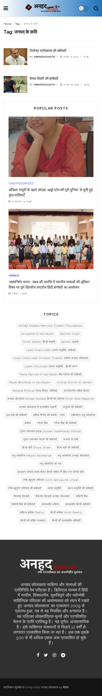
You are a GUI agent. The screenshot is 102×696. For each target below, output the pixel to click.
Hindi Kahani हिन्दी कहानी (39, 341)
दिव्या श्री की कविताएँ (68, 447)
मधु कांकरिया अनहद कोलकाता (73, 455)
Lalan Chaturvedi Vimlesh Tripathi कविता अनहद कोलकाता (50, 358)
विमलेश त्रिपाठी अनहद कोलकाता (53, 496)
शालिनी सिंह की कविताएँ (23, 504)
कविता (28, 423)
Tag (17, 23)
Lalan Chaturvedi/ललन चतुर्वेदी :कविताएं (51, 350)
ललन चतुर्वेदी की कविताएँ (80, 488)
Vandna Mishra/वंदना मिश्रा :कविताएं (35, 390)
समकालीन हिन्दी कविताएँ (77, 504)
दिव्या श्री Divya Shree (36, 447)
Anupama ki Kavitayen (37, 333)
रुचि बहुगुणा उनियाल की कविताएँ (24, 488)
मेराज (65, 687)
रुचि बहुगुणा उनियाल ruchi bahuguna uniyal (50, 479)
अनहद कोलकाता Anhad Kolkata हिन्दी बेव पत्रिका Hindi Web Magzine (50, 398)
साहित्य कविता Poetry (32, 512)
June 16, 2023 (70, 84)
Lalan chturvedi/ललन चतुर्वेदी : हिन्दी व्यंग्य (50, 366)
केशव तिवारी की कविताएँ (44, 78)
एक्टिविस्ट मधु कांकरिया (83, 415)
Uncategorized (21, 183)
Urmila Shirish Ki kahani (74, 382)
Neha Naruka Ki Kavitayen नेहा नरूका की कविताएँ (51, 374)
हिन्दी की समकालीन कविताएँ (66, 520)
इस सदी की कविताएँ (16, 415)
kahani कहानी (69, 341)
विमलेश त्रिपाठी (21, 496)
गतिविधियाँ (14, 275)
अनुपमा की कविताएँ (72, 407)
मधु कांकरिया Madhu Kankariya (31, 455)
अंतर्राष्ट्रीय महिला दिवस (76, 390)
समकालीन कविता (50, 504)
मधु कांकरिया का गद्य (50, 463)
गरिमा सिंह (42, 423)
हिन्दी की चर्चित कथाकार (33, 520)
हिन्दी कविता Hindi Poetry (66, 512)
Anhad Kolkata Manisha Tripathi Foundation (51, 325)
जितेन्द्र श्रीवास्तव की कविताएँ (48, 50)
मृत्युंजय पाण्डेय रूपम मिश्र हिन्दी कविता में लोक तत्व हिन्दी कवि (51, 471)
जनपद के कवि (30, 23)
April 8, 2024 (70, 56)
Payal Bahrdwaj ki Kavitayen (29, 382)
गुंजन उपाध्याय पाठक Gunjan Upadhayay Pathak (50, 431)
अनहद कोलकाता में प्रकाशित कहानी (37, 407)
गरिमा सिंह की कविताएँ (65, 423)
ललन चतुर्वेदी (54, 488)
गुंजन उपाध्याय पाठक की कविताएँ (40, 439)
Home (7, 23)
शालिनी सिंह (82, 496)
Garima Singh (70, 333)
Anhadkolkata (44, 56)
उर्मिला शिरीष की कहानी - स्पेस (49, 415)
